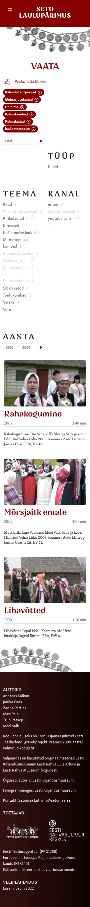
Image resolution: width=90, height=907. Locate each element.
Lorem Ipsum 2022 (18, 888)
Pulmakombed (16, 113)
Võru (9, 309)
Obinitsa (12, 106)
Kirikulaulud (15, 218)
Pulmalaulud (15, 121)
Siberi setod (15, 288)
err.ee (56, 204)
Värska (11, 302)
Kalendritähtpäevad (21, 91)
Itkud (9, 204)
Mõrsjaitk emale (35, 512)
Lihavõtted (25, 610)
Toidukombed (17, 295)
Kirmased (13, 225)
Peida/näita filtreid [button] (30, 81)
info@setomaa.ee (55, 800)
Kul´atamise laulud (21, 232)
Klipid (55, 166)
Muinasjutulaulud (19, 99)
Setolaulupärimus (45, 12)
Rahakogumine (33, 414)
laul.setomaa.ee (17, 128)
